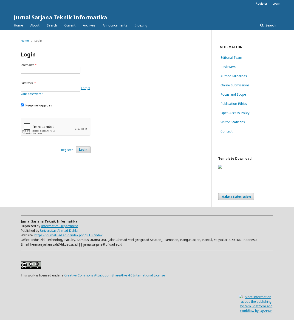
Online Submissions (234, 85)
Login (276, 3)
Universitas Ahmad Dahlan (59, 230)
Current (70, 25)
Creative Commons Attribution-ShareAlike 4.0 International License (114, 275)
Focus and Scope (233, 94)
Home (18, 25)
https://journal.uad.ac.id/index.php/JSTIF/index (68, 235)
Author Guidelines (233, 76)
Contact (226, 131)
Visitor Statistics (232, 122)
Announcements (115, 25)
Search (52, 25)
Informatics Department (59, 226)
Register (261, 3)
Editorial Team (231, 57)
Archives (89, 25)
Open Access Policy (234, 113)
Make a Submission (236, 196)
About (35, 25)
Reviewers (228, 67)
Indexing (141, 25)
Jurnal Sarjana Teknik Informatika (60, 17)
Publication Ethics (233, 103)
